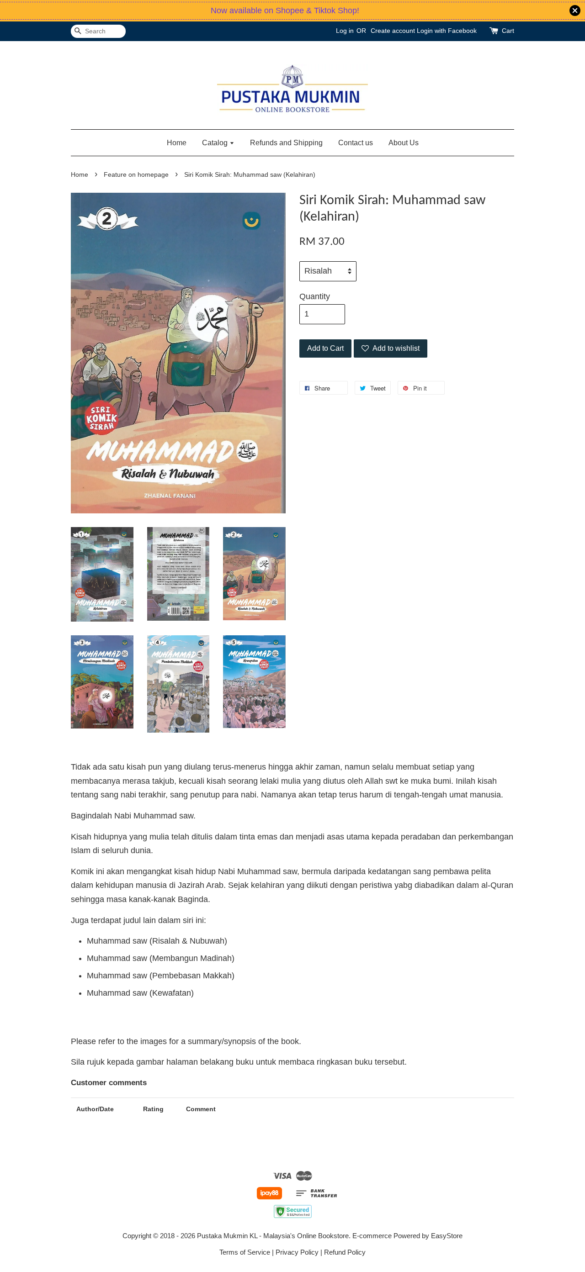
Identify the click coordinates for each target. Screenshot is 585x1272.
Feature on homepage (136, 174)
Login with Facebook (447, 30)
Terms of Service (244, 1252)
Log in (345, 30)
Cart (508, 30)
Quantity (314, 296)
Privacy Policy (297, 1252)
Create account (393, 30)
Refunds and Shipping (286, 143)
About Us (403, 143)
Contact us (355, 143)
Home (176, 143)
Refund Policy (345, 1252)
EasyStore (447, 1236)
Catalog (215, 143)
